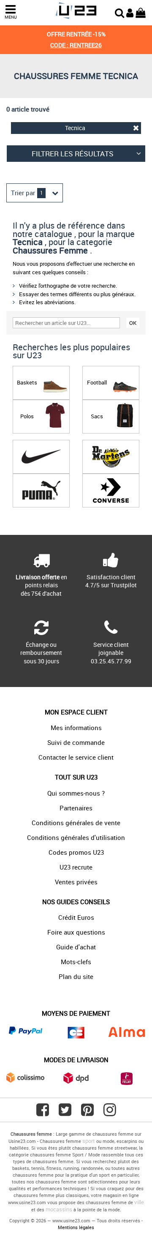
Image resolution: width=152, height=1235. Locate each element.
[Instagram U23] (109, 1113)
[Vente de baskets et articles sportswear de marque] (76, 11)
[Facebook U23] (42, 1113)
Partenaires (76, 808)
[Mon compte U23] (129, 12)
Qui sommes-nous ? (76, 793)
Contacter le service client (76, 757)
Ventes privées (76, 882)
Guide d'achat (76, 947)
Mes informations (76, 727)
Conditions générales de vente (76, 822)
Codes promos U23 (76, 852)
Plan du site (76, 976)
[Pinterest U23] (87, 1113)
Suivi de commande (76, 742)
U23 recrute (76, 867)
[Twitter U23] (65, 1113)
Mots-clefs (76, 961)
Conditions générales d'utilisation (76, 837)
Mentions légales (76, 1227)
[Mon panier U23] (141, 11)
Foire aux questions (76, 932)
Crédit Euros (76, 917)
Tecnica (75, 128)
